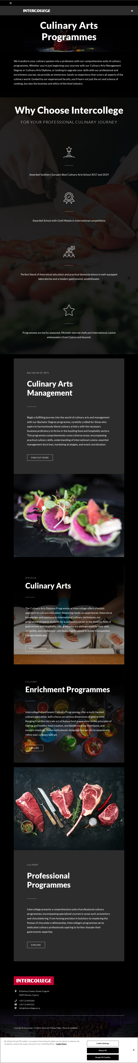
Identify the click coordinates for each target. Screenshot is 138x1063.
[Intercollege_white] (36, 10)
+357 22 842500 (26, 1000)
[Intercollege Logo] (34, 977)
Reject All (103, 1050)
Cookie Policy (61, 1044)
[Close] (134, 1050)
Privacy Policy (55, 1028)
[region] (69, 1050)
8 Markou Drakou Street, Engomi (34, 991)
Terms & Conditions (70, 1028)
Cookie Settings (102, 1043)
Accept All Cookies (102, 1057)
